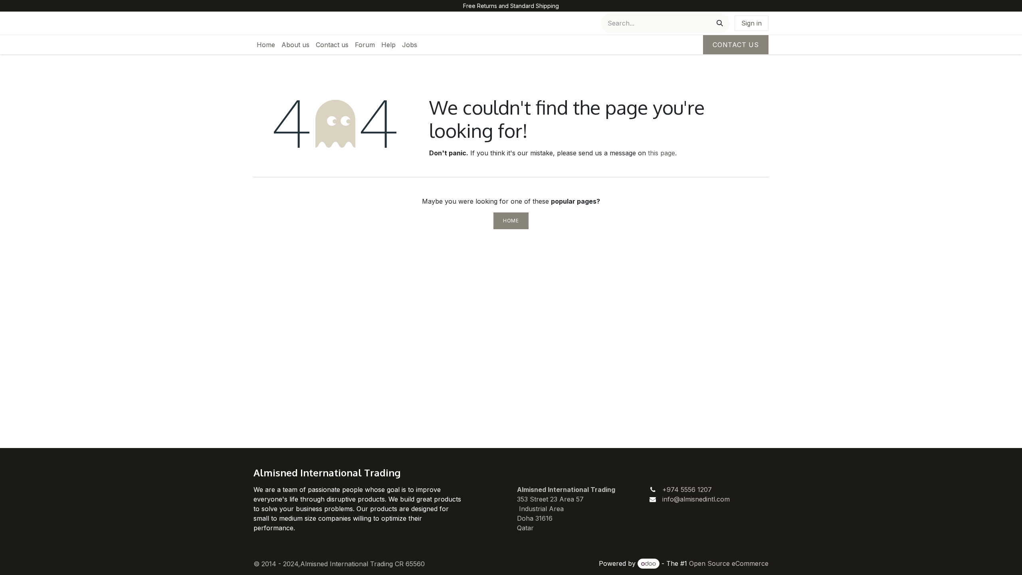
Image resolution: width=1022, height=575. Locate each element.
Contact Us (736, 45)
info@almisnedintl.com (696, 499)
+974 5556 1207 (687, 490)
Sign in (751, 23)
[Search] (720, 23)
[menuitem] (266, 45)
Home (511, 221)
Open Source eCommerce (728, 563)
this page (661, 153)
